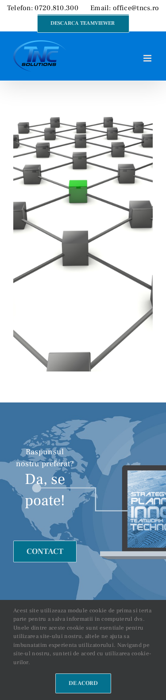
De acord (83, 683)
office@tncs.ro (136, 8)
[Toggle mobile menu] (148, 58)
